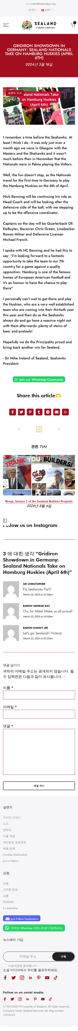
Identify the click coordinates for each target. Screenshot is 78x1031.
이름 (8, 687)
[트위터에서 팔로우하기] (13, 977)
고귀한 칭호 (10, 890)
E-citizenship (10, 908)
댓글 (8, 726)
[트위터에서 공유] (21, 412)
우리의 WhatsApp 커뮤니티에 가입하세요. (36, 928)
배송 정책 (9, 848)
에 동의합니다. (23, 965)
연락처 (7, 830)
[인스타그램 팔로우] (22, 977)
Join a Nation (10, 861)
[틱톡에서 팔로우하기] (55, 977)
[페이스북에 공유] (12, 412)
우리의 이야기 (12, 817)
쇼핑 (6, 883)
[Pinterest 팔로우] (39, 977)
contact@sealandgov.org (42, 4)
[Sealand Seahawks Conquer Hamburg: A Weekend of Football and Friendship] (59, 429)
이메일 (10, 707)
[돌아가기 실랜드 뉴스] (39, 429)
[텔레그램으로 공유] (47, 412)
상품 (6, 896)
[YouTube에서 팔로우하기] (47, 977)
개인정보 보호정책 (14, 842)
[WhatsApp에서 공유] (65, 412)
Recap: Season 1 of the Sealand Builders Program (39, 501)
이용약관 (13, 965)
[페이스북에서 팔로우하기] (5, 977)
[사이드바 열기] (5, 521)
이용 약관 (9, 836)
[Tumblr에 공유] (39, 412)
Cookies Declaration (15, 855)
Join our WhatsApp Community (41, 379)
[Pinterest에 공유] (30, 412)
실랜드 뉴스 (15, 93)
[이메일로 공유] (56, 412)
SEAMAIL (8, 902)
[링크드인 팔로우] (30, 977)
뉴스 (6, 824)
